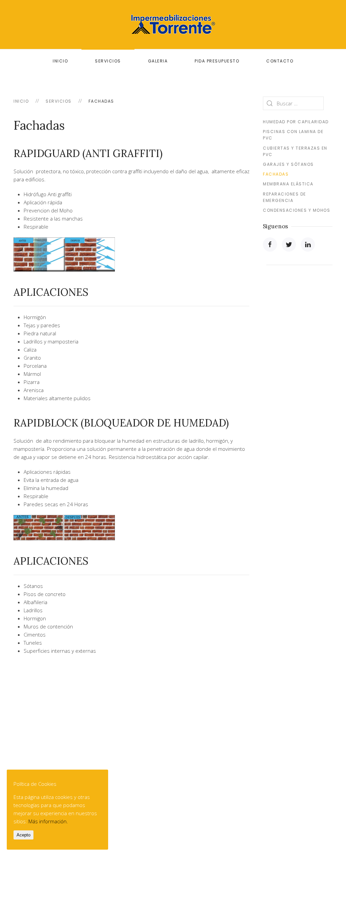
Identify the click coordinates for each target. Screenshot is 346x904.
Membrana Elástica (288, 184)
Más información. (48, 821)
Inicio (60, 61)
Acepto (23, 834)
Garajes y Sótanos (288, 164)
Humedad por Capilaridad (296, 122)
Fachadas (276, 174)
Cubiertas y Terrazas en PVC (295, 151)
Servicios (108, 61)
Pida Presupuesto (217, 61)
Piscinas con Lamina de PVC (293, 135)
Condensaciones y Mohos (296, 210)
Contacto (279, 61)
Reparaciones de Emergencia (284, 197)
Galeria (158, 61)
